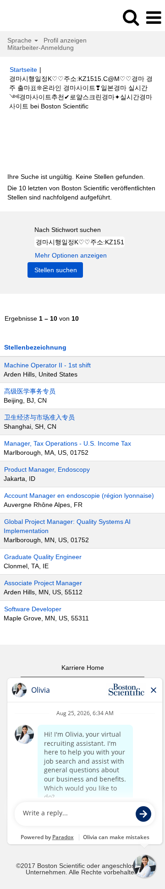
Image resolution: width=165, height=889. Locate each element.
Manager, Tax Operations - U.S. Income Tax (67, 443)
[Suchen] (130, 17)
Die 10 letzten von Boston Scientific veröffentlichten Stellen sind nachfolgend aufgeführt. (81, 192)
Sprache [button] (20, 40)
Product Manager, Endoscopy (47, 469)
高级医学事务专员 (29, 391)
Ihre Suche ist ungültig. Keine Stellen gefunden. (76, 176)
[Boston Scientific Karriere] (32, 17)
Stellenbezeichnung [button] (35, 347)
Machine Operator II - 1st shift (47, 365)
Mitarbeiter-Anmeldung (40, 47)
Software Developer (32, 609)
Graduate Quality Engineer (43, 556)
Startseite (23, 69)
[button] (153, 18)
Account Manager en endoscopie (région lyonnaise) (79, 495)
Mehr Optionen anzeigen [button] (71, 255)
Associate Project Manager (43, 583)
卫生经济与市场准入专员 (39, 417)
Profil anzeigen (65, 40)
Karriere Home (82, 667)
